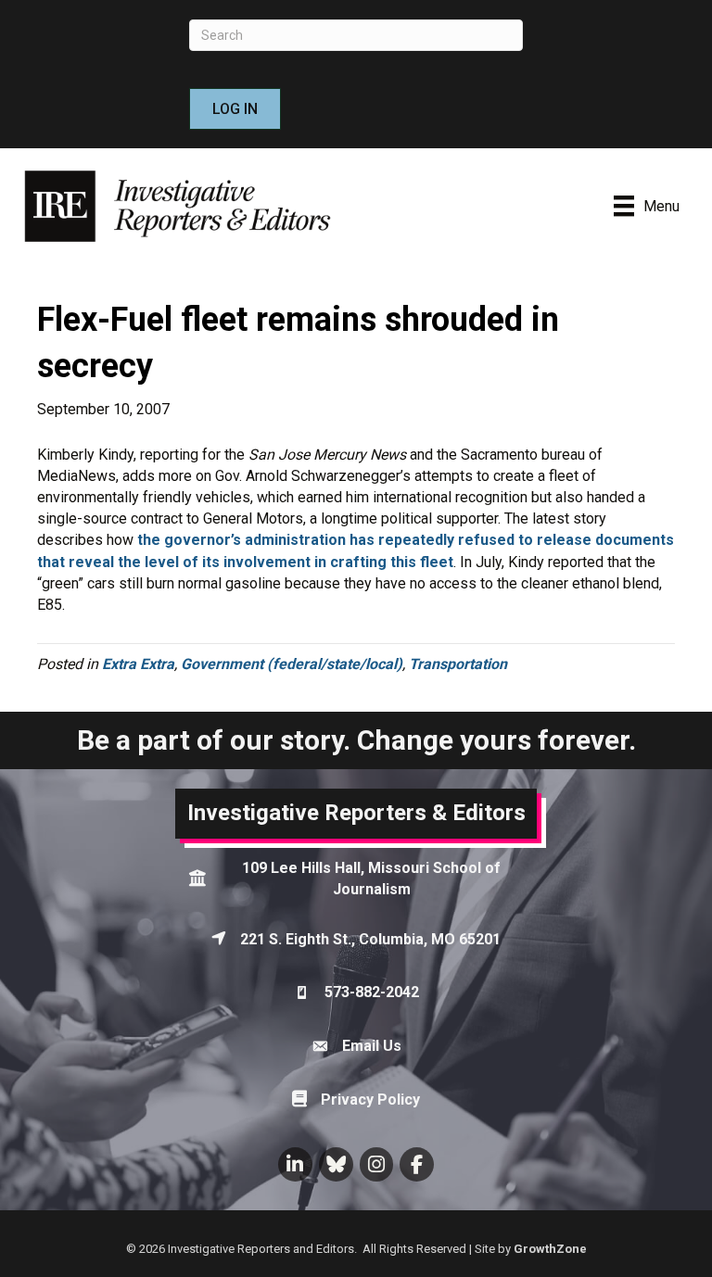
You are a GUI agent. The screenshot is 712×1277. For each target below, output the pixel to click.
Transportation (458, 664)
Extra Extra (138, 664)
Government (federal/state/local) (291, 664)
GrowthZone (550, 1249)
